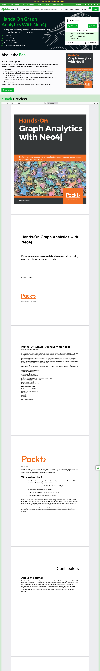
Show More (7, 90)
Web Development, (19, 45)
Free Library (31, 4)
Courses (77, 9)
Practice (40, 4)
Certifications (69, 9)
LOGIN (95, 9)
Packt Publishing (9, 38)
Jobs (23, 4)
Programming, (8, 45)
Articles (47, 4)
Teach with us (79, 4)
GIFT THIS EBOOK (91, 42)
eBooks (84, 9)
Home (4, 4)
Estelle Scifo (7, 35)
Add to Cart (73, 25)
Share (72, 43)
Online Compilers (14, 4)
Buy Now (93, 25)
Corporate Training (58, 4)
